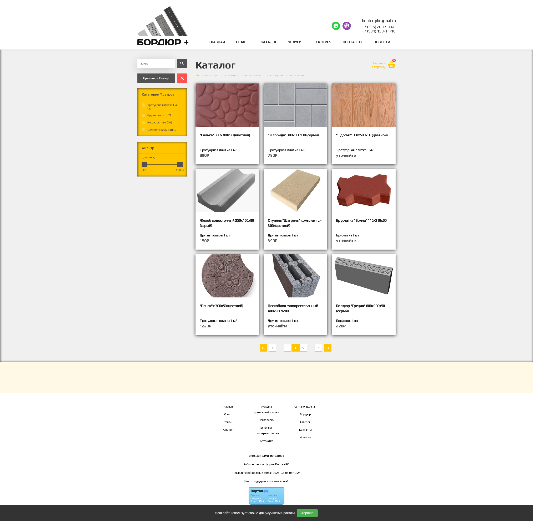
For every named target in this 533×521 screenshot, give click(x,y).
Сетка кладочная (305, 406)
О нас (227, 414)
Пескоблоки (266, 420)
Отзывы (228, 422)
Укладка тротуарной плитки (266, 409)
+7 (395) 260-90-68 (378, 27)
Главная (217, 42)
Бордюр (305, 414)
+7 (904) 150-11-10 (378, 31)
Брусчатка (266, 441)
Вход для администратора (266, 455)
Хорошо (307, 513)
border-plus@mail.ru (379, 21)
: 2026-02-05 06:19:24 (285, 472)
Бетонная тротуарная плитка (266, 430)
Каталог (269, 42)
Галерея (323, 42)
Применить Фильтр (156, 78)
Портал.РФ (282, 464)
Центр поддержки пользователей (266, 481)
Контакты (352, 42)
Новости (382, 42)
